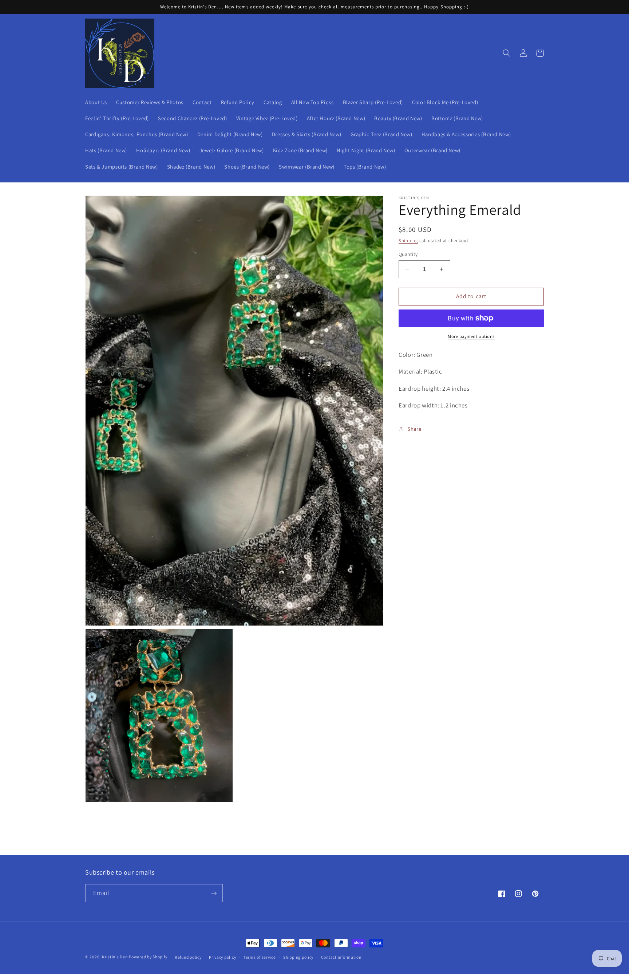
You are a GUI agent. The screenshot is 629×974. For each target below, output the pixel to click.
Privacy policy (222, 957)
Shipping (408, 241)
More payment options (471, 336)
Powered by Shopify (148, 956)
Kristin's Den (115, 956)
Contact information (341, 957)
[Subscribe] (214, 893)
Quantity (408, 254)
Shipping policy (298, 957)
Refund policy (188, 957)
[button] (506, 53)
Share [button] (414, 428)
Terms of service (260, 957)
